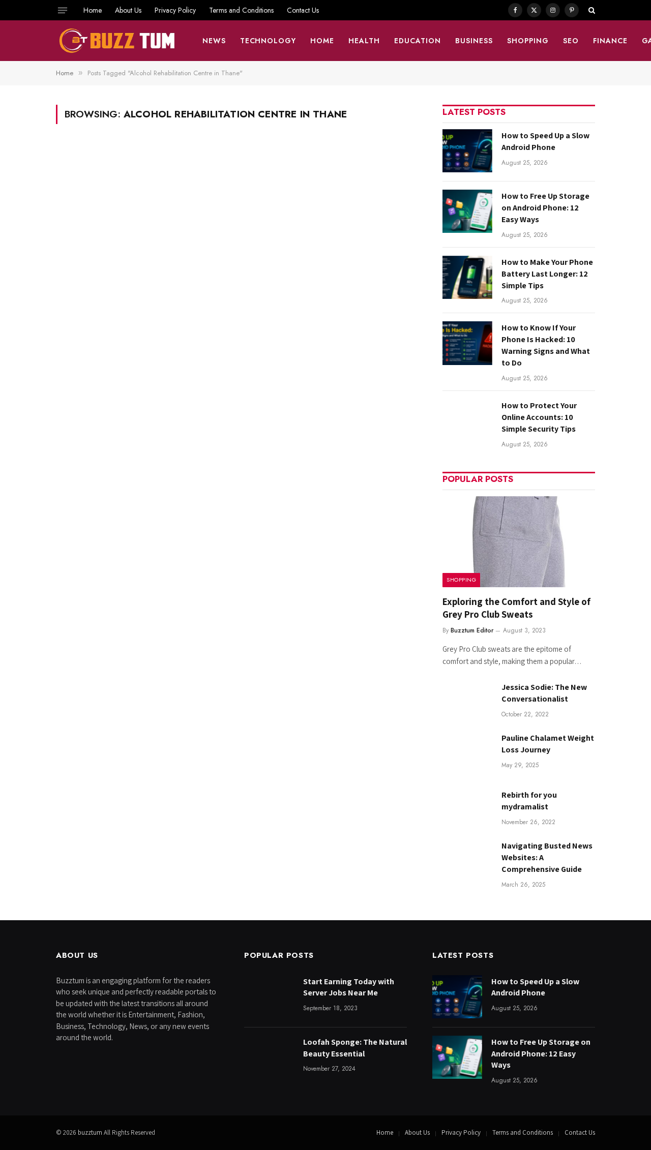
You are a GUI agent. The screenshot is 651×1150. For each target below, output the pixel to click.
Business (474, 41)
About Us (128, 10)
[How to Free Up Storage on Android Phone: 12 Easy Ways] (467, 211)
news (214, 41)
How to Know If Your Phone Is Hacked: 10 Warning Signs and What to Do (545, 345)
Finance (610, 41)
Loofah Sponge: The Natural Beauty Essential (355, 1048)
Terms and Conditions (241, 10)
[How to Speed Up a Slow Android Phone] (467, 150)
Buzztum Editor (472, 630)
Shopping (528, 41)
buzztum (91, 1132)
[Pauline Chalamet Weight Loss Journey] (467, 753)
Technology (268, 41)
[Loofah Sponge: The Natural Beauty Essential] (269, 1057)
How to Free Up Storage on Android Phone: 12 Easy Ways (545, 208)
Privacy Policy (175, 10)
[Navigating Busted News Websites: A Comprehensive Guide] (467, 861)
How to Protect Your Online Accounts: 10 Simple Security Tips (539, 417)
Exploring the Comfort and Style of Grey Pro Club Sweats (516, 608)
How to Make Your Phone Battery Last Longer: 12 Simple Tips (547, 274)
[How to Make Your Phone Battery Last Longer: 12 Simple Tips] (467, 277)
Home (92, 10)
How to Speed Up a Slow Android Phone (545, 141)
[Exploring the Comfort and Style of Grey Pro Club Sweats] (518, 541)
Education (417, 41)
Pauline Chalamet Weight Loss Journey (547, 744)
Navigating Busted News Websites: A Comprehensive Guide (547, 857)
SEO (571, 41)
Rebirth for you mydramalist (529, 801)
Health (364, 41)
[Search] (590, 10)
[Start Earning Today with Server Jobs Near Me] (269, 996)
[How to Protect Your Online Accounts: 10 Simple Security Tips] (467, 420)
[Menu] (62, 10)
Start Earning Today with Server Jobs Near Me (348, 987)
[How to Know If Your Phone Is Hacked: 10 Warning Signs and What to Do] (467, 343)
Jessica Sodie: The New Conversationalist (544, 693)
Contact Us (303, 10)
